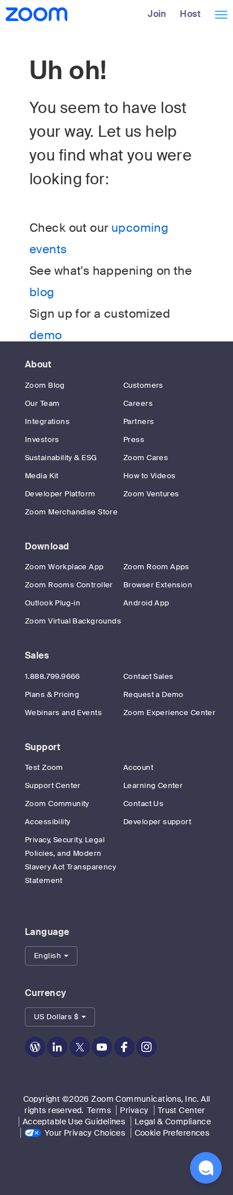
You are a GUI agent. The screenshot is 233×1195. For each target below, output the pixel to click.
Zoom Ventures (151, 494)
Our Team (42, 403)
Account (138, 767)
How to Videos (149, 475)
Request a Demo (153, 694)
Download (47, 546)
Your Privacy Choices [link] (85, 1133)
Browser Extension (157, 585)
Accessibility (47, 821)
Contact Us (143, 803)
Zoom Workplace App (64, 566)
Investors (42, 439)
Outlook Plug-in (52, 603)
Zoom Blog (45, 385)
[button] (51, 955)
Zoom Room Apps (156, 566)
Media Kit (42, 475)
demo (45, 335)
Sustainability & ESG (61, 457)
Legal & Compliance (173, 1121)
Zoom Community (57, 803)
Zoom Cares (145, 457)
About (38, 364)
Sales (37, 655)
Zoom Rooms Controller (69, 585)
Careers (138, 403)
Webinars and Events (63, 712)
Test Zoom (44, 767)
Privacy (134, 1110)
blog (42, 292)
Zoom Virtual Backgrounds (73, 621)
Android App (146, 603)
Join (157, 14)
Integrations (47, 421)
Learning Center (153, 785)
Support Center (53, 785)
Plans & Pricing (52, 694)
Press (133, 439)
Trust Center (181, 1110)
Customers (143, 385)
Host (190, 14)
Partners (138, 421)
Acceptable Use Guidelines (74, 1121)
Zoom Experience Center (169, 712)
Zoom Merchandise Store (71, 512)
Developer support (157, 821)
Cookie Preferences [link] (172, 1133)
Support (43, 747)
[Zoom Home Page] (35, 14)
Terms (99, 1110)
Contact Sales (148, 676)
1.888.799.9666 (52, 676)
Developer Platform (60, 494)
